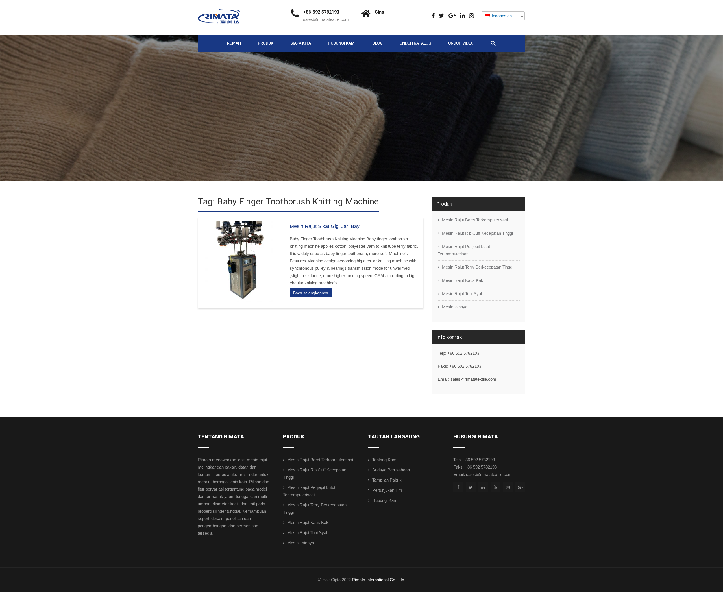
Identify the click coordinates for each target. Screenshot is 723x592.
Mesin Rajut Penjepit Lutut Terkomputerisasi (464, 250)
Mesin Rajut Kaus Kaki (463, 280)
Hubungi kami (342, 43)
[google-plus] (452, 16)
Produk (265, 43)
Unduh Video (461, 43)
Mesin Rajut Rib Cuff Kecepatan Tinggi (477, 233)
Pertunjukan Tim (387, 490)
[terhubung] (462, 16)
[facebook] (433, 16)
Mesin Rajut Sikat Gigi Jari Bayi (325, 226)
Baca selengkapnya (310, 293)
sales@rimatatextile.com (326, 19)
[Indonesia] (441, 16)
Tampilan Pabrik (387, 480)
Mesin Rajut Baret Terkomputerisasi (475, 219)
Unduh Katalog (415, 43)
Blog (378, 43)
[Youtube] (495, 487)
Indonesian (501, 15)
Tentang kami (384, 459)
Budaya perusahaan (391, 469)
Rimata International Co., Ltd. (378, 579)
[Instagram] (471, 16)
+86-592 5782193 (321, 12)
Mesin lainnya (454, 306)
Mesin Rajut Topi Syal (462, 293)
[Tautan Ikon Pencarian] (493, 43)
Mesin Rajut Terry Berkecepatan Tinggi (477, 267)
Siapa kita (300, 43)
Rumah (234, 43)
